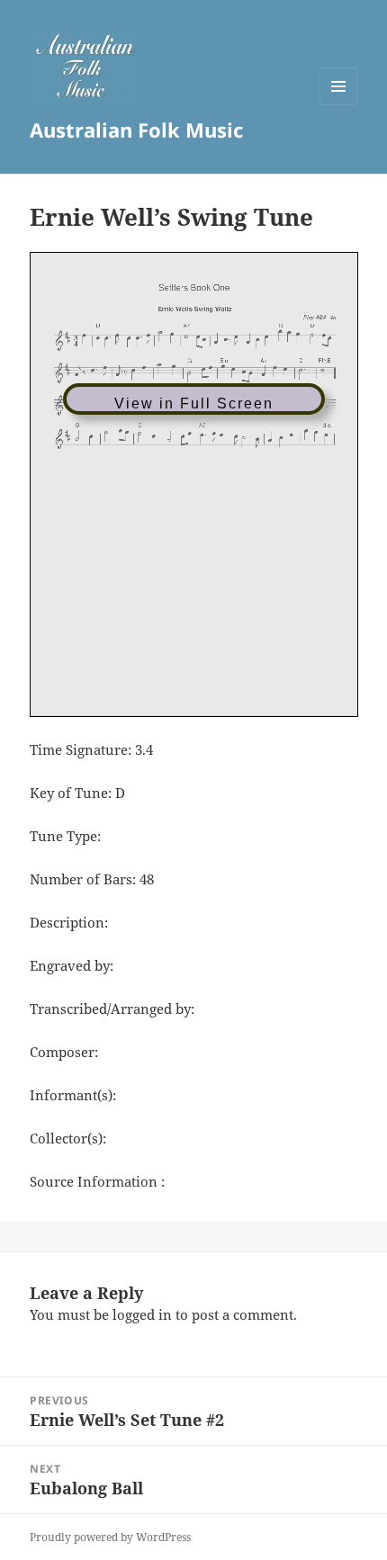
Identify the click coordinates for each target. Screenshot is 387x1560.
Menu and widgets (338, 104)
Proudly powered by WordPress (110, 1537)
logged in (142, 1314)
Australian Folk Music (136, 129)
